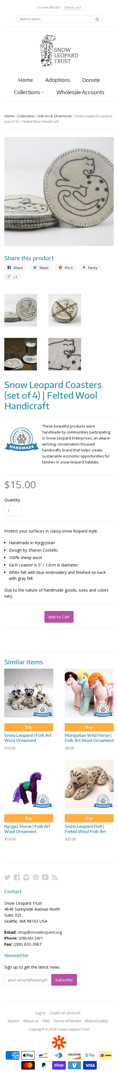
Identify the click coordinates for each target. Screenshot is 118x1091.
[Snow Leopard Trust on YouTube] (45, 877)
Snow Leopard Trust (73, 1029)
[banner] (59, 50)
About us (30, 1021)
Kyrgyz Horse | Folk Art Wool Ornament (27, 829)
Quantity (12, 500)
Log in (40, 1013)
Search (13, 1021)
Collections (27, 92)
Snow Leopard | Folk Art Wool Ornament (28, 738)
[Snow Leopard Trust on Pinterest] (36, 877)
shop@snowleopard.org (40, 932)
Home (25, 80)
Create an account (64, 1013)
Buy (28, 727)
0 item (48, 7)
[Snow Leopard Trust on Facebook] (17, 877)
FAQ (45, 1021)
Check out (72, 7)
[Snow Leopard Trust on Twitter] (7, 877)
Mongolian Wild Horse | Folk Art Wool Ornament (89, 738)
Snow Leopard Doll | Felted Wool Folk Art (85, 829)
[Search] (97, 19)
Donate (91, 80)
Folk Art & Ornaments (54, 116)
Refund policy (96, 1021)
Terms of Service (67, 1021)
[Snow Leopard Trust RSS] (55, 877)
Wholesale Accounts (80, 92)
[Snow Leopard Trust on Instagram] (26, 877)
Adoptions (57, 80)
